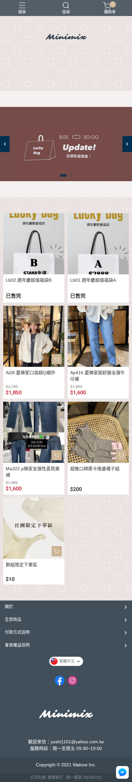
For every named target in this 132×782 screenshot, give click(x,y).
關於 (9, 606)
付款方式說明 (17, 632)
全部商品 (13, 619)
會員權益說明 (17, 644)
